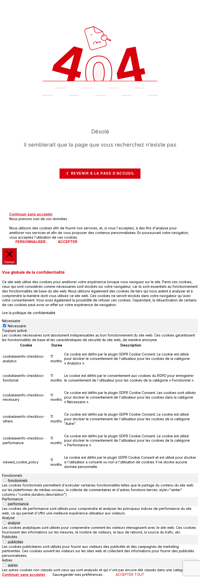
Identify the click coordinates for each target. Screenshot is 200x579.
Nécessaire (17, 326)
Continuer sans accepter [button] (31, 214)
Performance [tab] (12, 499)
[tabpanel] (100, 403)
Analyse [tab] (8, 518)
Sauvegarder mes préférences (77, 574)
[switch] (4, 480)
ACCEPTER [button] (67, 242)
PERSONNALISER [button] (30, 242)
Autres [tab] (7, 560)
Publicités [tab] (9, 537)
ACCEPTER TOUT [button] (130, 574)
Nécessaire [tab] (11, 321)
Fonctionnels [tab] (12, 475)
